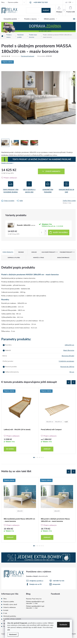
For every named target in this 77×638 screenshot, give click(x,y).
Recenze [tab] (21, 252)
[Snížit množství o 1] (45, 233)
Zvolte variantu (53, 171)
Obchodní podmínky (9, 616)
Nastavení (13, 634)
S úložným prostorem (66, 361)
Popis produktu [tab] (8, 252)
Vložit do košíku (60, 232)
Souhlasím (63, 625)
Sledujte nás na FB (35, 584)
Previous (69, 382)
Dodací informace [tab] (63, 257)
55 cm (71, 372)
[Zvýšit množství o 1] (45, 231)
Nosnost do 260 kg (67, 367)
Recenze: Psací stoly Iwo (34, 599)
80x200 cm (49, 422)
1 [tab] (33, 457)
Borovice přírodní (68, 356)
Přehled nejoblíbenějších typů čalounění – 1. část (35, 607)
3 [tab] (37, 457)
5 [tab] (41, 457)
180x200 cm (69, 345)
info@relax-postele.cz (36, 581)
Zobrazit (47, 449)
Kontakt (5, 610)
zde (8, 630)
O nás (5, 613)
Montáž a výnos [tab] (38, 257)
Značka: (69, 201)
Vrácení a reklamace (9, 607)
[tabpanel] (19, 421)
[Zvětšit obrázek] (11, 225)
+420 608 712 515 (58, 581)
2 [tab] (35, 457)
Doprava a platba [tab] (14, 257)
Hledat (46, 10)
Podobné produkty (66, 252)
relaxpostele (56, 584)
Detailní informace (7, 163)
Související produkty (49, 252)
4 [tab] (39, 457)
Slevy (3, 2)
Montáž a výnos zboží (10, 604)
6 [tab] (43, 457)
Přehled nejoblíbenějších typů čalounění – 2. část (35, 602)
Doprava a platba (13, 2)
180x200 (20, 511)
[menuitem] (11, 19)
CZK (70, 2)
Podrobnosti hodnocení (27, 56)
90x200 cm (58, 422)
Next (73, 382)
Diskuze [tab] (34, 252)
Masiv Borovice (68, 350)
